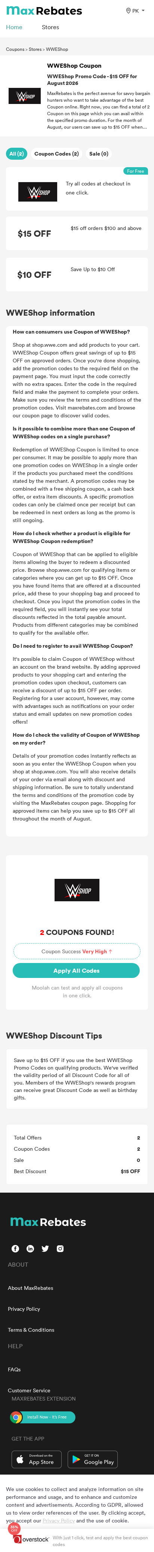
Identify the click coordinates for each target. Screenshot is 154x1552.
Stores (35, 49)
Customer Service (29, 1390)
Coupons (15, 49)
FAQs (14, 1369)
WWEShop (57, 49)
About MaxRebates (30, 1287)
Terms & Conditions (31, 1329)
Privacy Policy (24, 1308)
